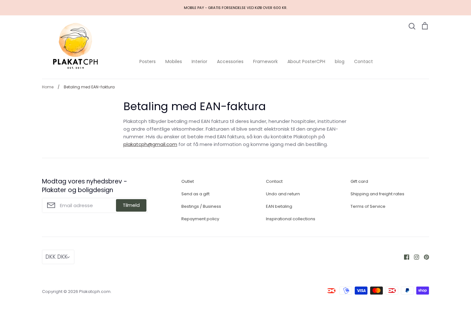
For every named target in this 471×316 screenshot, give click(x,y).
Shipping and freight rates (377, 194)
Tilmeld (131, 205)
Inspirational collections (290, 219)
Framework (265, 61)
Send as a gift (195, 194)
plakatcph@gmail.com (150, 144)
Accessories (230, 61)
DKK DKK (56, 257)
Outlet (187, 181)
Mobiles (173, 61)
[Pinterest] (424, 256)
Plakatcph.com (95, 291)
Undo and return (283, 194)
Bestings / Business (201, 206)
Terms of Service (368, 206)
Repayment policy (200, 219)
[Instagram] (414, 256)
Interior (199, 61)
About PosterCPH (306, 61)
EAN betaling (279, 206)
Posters (147, 61)
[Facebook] (404, 256)
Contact (363, 61)
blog (339, 61)
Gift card (359, 181)
